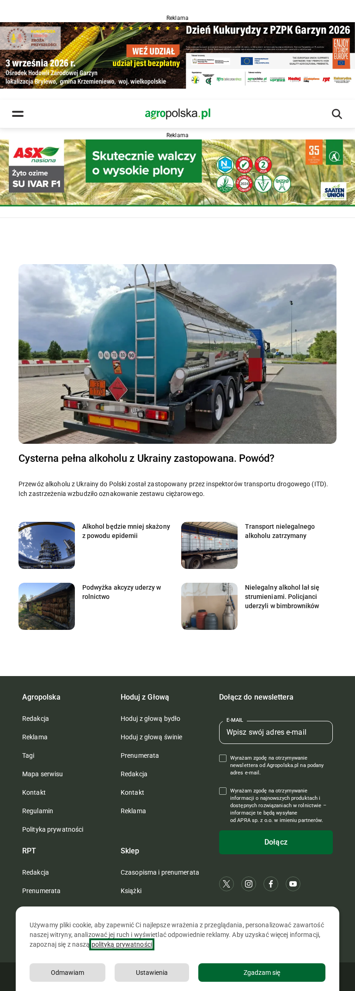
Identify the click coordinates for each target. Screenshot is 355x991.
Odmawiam (67, 972)
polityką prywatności (122, 944)
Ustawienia (152, 972)
